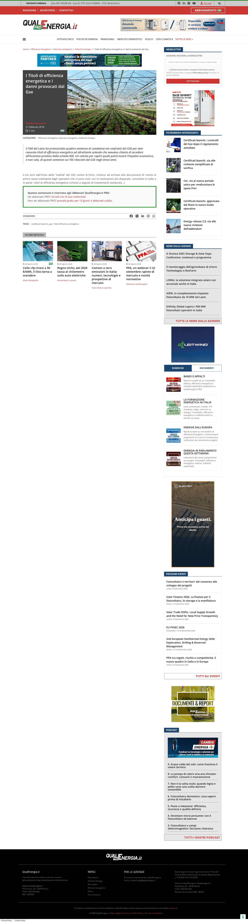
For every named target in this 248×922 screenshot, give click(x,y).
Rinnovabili (107, 39)
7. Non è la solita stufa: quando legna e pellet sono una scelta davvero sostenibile (192, 786)
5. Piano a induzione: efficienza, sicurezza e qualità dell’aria (187, 807)
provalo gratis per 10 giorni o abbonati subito (84, 200)
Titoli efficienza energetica (66, 224)
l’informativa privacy (200, 73)
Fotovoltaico (65, 39)
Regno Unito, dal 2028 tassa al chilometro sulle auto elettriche (72, 271)
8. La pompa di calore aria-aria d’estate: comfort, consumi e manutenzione (192, 775)
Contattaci (66, 10)
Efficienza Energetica (41, 49)
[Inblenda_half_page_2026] (192, 524)
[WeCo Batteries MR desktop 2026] (192, 108)
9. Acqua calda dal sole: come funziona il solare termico (192, 766)
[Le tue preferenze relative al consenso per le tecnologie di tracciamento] (243, 917)
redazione (173, 908)
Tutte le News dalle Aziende (198, 321)
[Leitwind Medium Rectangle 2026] (192, 344)
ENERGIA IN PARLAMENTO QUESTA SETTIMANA (200, 452)
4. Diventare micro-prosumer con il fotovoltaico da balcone (189, 817)
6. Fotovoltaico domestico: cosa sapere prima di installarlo (192, 798)
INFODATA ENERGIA (36, 3)
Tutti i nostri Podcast (202, 837)
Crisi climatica (164, 39)
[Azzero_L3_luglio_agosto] (89, 60)
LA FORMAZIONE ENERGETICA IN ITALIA (197, 401)
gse (50, 224)
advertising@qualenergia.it (143, 880)
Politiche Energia (87, 39)
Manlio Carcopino (36, 123)
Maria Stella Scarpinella (101, 287)
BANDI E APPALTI (194, 376)
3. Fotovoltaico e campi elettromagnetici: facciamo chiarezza (190, 827)
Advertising (47, 10)
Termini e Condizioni (154, 913)
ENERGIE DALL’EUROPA (198, 427)
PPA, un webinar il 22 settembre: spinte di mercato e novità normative (140, 273)
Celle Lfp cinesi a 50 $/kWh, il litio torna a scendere (37, 271)
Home (25, 49)
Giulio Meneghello (30, 280)
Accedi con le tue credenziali (68, 196)
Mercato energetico (129, 39)
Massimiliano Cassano (66, 280)
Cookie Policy (137, 913)
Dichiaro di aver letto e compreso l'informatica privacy (192, 70)
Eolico (149, 39)
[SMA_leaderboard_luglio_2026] (173, 24)
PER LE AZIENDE (134, 872)
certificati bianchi (39, 224)
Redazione (29, 10)
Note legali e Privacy (120, 913)
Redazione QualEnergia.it (136, 284)
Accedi (208, 3)
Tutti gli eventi (208, 676)
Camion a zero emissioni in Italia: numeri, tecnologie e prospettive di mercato (106, 275)
